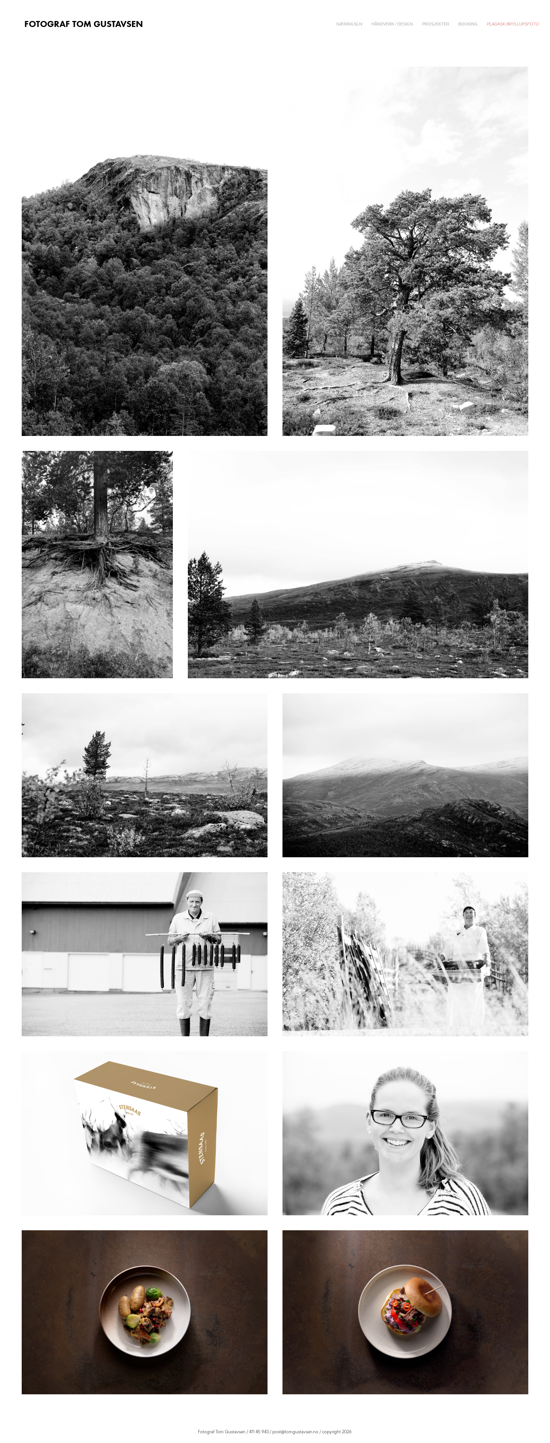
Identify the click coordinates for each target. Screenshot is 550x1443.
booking (468, 24)
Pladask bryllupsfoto (513, 24)
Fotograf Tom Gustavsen (83, 23)
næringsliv (349, 24)
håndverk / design (392, 24)
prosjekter (435, 24)
